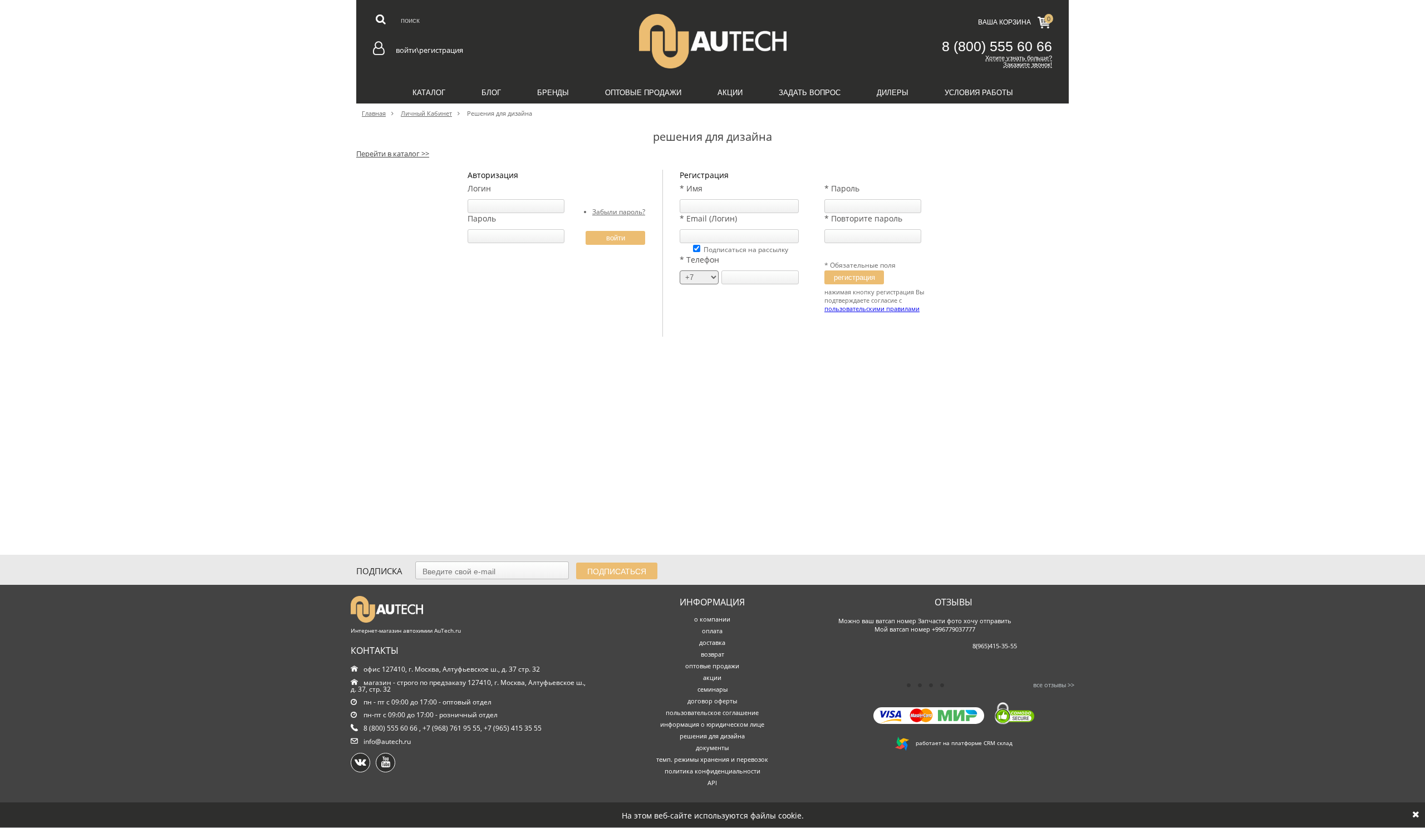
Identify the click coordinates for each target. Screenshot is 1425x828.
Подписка (379, 570)
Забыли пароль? (618, 211)
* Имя (691, 188)
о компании (712, 619)
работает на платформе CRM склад (961, 743)
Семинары (712, 118)
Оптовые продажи (643, 92)
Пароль (482, 218)
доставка (712, 642)
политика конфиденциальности (712, 771)
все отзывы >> (1053, 685)
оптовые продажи (712, 666)
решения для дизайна (712, 736)
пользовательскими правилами (872, 308)
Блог (491, 92)
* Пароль (841, 188)
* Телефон (699, 259)
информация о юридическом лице (712, 724)
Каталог (428, 92)
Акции (730, 92)
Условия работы (979, 92)
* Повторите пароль (863, 218)
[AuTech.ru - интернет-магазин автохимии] (712, 41)
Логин (479, 188)
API (712, 782)
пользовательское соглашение (712, 712)
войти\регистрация (429, 50)
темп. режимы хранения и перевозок (712, 759)
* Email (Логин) (708, 218)
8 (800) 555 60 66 (997, 46)
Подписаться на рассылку (746, 249)
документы (712, 747)
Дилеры (892, 92)
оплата (712, 631)
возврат (712, 654)
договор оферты (712, 701)
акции (712, 677)
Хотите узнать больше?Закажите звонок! (1018, 61)
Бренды (553, 92)
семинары (712, 689)
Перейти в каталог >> (392, 154)
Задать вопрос (810, 92)
